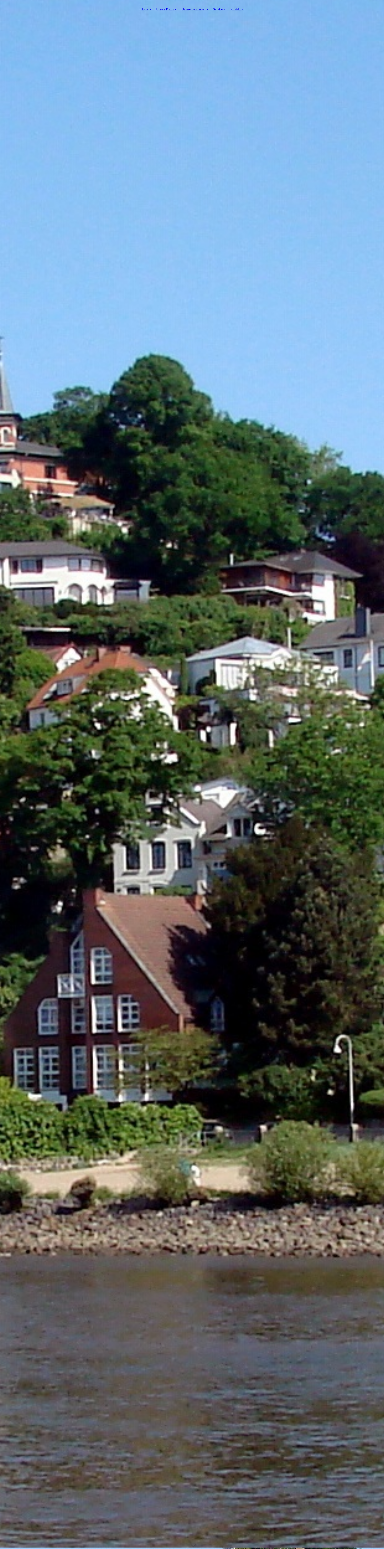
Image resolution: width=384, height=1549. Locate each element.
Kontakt (235, 9)
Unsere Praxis (165, 9)
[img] (192, 774)
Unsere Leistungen (193, 9)
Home (144, 9)
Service (218, 9)
